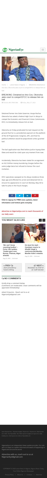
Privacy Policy (9, 474)
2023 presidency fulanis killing (10, 269)
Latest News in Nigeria (17, 85)
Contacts (29, 474)
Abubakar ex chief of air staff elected (35, 269)
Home (4, 85)
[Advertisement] (23, 23)
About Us (20, 474)
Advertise (39, 474)
